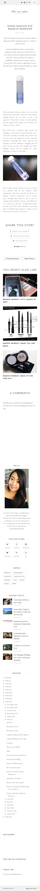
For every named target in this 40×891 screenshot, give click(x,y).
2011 (6, 702)
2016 (7, 687)
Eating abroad (18, 573)
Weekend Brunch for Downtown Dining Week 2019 (22, 624)
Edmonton (7, 576)
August (9, 716)
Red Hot (9, 722)
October (10, 710)
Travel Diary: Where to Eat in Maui (21, 601)
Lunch (15, 580)
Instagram (26, 548)
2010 (7, 817)
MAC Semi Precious (14, 768)
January (9, 814)
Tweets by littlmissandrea (12, 874)
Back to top (31, 888)
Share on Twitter (21, 236)
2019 (7, 678)
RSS (26, 556)
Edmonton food (19, 576)
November (11, 707)
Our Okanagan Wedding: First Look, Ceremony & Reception (22, 657)
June (8, 799)
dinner (14, 583)
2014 (7, 693)
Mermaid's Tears (12, 727)
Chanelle (10, 743)
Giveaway (7, 580)
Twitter (7, 548)
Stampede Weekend (14, 778)
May (8, 802)
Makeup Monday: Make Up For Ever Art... (18, 377)
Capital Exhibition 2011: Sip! (16, 739)
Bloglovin (7, 556)
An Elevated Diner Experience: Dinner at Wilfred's (21, 636)
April (9, 805)
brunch (22, 580)
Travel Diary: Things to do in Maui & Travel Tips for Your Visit (22, 612)
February (10, 811)
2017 (6, 684)
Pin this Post (21, 241)
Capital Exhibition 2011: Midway (18, 735)
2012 (6, 699)
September (11, 713)
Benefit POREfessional (15, 763)
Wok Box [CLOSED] (13, 759)
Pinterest (17, 556)
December (10, 705)
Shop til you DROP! (13, 747)
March (9, 808)
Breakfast (7, 573)
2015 (7, 690)
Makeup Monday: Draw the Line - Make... (19, 344)
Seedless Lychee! (13, 731)
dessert (6, 583)
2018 (7, 681)
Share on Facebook (20, 231)
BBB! (8, 751)
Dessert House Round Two (16, 755)
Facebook (17, 548)
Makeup (23, 246)
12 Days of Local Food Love (21, 646)
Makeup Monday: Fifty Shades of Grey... (19, 300)
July (8, 719)
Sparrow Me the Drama (15, 783)
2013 (6, 696)
